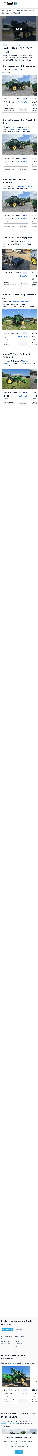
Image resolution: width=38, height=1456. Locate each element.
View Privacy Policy (23, 1446)
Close (19, 1452)
